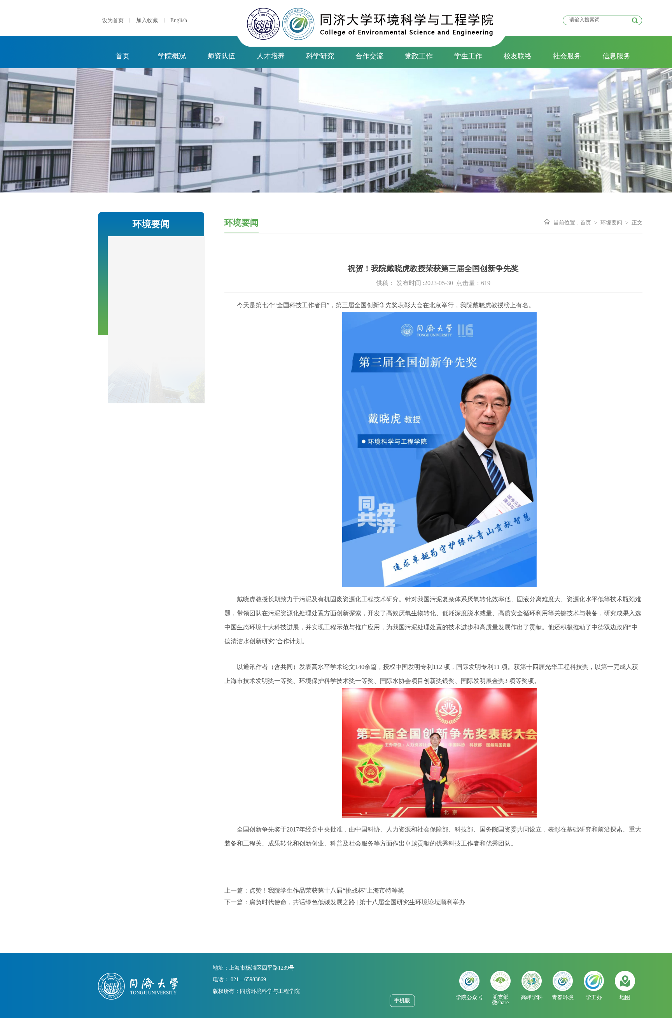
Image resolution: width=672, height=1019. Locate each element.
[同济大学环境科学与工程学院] (370, 38)
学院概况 (172, 56)
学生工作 (468, 56)
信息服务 (616, 56)
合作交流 (369, 56)
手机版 (402, 1000)
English (178, 20)
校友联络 (518, 56)
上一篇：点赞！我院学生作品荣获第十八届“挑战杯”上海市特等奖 (314, 890)
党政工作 (419, 56)
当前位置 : (565, 223)
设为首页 (113, 20)
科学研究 (320, 56)
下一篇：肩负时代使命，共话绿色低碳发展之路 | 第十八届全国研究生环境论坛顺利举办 (344, 902)
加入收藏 (147, 20)
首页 (123, 56)
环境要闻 (611, 223)
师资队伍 (221, 56)
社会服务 (567, 56)
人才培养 (271, 56)
